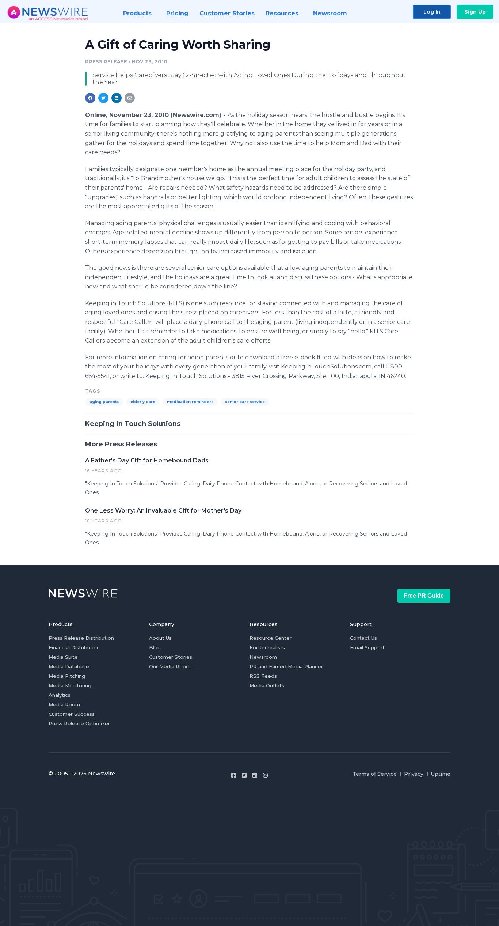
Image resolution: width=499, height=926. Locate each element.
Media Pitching (67, 676)
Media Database (69, 666)
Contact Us (363, 638)
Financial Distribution (74, 647)
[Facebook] (233, 775)
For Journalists (267, 647)
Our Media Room (170, 666)
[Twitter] (244, 775)
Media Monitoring (70, 685)
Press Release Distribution (81, 638)
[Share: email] (129, 98)
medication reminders (190, 402)
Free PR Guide (424, 596)
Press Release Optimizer (79, 723)
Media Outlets (267, 685)
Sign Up (475, 11)
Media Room (64, 704)
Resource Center (271, 638)
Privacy (413, 774)
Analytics (60, 695)
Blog (155, 647)
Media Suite (63, 657)
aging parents (104, 402)
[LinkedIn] (254, 775)
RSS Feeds (263, 676)
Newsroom (263, 657)
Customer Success (72, 714)
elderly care (142, 402)
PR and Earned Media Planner (286, 666)
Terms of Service (375, 774)
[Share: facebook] (90, 98)
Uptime (440, 774)
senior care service (245, 402)
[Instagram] (265, 775)
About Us (160, 638)
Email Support (367, 647)
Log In (432, 11)
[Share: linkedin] (117, 98)
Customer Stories (170, 657)
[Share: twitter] (103, 98)
